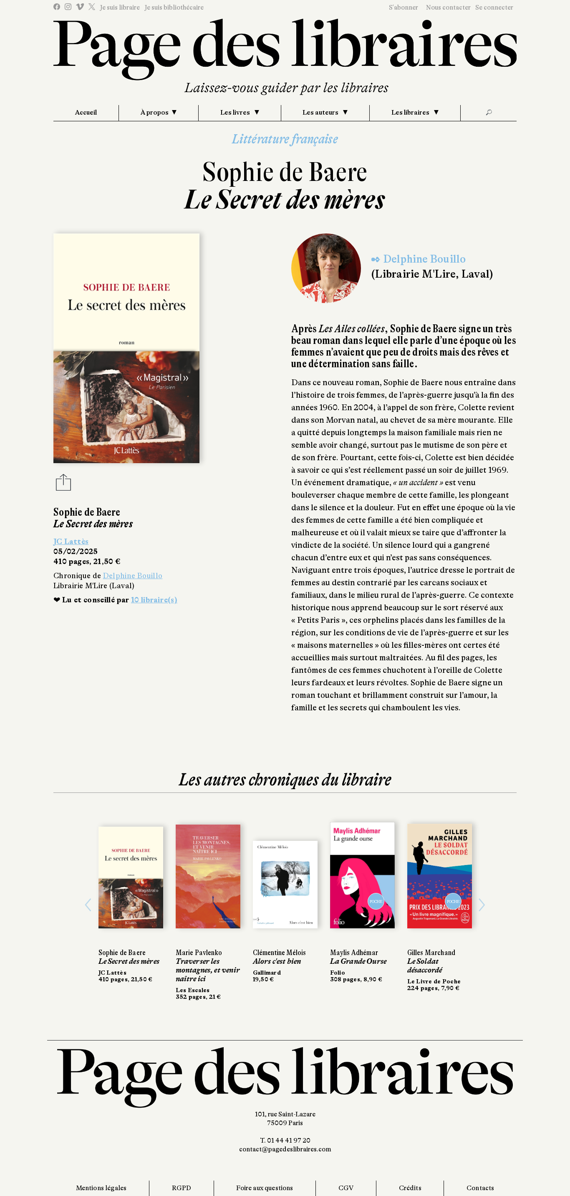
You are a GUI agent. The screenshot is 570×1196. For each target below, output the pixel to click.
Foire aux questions (264, 1188)
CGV (345, 1188)
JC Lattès (70, 541)
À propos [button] (155, 112)
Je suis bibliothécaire (174, 7)
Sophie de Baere (285, 172)
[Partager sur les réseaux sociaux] (63, 485)
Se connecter (494, 7)
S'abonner (403, 7)
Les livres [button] (235, 112)
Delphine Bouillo (133, 576)
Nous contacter (448, 7)
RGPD (182, 1188)
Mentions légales (101, 1188)
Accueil (86, 112)
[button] (88, 905)
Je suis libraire (120, 7)
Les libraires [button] (411, 112)
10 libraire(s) (154, 600)
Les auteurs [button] (321, 112)
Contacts (480, 1188)
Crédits (410, 1188)
